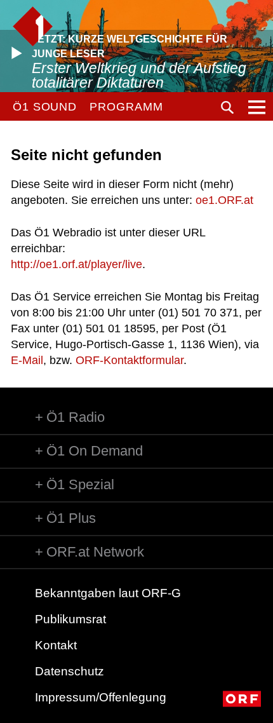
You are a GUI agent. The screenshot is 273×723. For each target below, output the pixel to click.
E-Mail (27, 360)
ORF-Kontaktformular (129, 360)
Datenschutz (69, 671)
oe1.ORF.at (224, 200)
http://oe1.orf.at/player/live (76, 264)
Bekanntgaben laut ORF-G (108, 593)
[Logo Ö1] (33, 26)
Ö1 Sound (45, 106)
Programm (126, 106)
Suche (227, 107)
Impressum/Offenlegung (100, 697)
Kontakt (56, 645)
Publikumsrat (70, 619)
